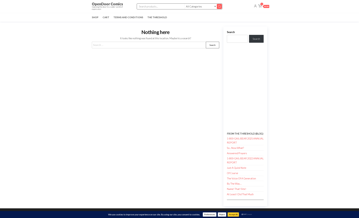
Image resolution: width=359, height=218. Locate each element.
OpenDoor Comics (107, 4)
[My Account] (255, 6)
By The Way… (234, 183)
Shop (95, 17)
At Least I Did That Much (240, 194)
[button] (263, 6)
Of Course (232, 173)
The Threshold (157, 17)
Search (231, 32)
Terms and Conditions (128, 17)
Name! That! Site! (236, 188)
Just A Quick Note (236, 167)
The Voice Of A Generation (241, 178)
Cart (106, 17)
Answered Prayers (237, 153)
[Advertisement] (245, 88)
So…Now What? (235, 147)
